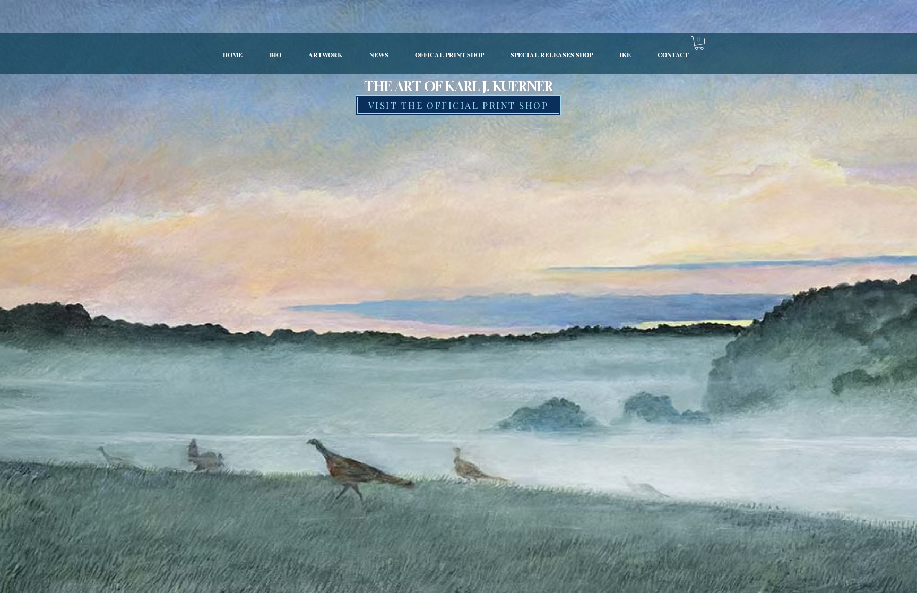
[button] (699, 43)
